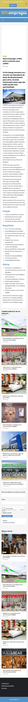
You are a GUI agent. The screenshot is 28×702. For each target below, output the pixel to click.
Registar (5, 520)
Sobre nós (4, 688)
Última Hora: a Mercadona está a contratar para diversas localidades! (13, 483)
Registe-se (13, 5)
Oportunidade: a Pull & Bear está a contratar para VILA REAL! (12, 671)
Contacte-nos (5, 683)
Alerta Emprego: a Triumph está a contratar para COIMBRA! (12, 425)
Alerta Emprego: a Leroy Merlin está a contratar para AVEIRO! (13, 339)
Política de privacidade (8, 686)
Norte (17, 449)
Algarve (4, 449)
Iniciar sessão (7, 516)
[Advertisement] (14, 39)
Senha (3, 499)
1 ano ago (6, 66)
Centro (4, 56)
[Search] (25, 20)
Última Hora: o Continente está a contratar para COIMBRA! (12, 368)
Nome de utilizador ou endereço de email (13, 492)
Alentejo (5, 478)
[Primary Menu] (3, 20)
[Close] (26, 4)
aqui (21, 302)
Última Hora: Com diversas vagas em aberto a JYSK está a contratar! (13, 454)
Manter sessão (7, 513)
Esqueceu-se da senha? (9, 522)
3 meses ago (6, 341)
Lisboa (13, 449)
